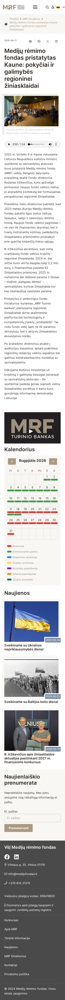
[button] (47, 7)
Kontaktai (10, 965)
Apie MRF (10, 929)
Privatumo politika (16, 974)
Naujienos (11, 947)
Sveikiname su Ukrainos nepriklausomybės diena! (24, 647)
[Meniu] (35, 7)
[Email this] (30, 41)
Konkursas (11, 920)
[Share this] (39, 41)
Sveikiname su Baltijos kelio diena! (31, 702)
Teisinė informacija (17, 938)
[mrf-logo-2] (13, 7)
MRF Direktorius (15, 956)
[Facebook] (7, 857)
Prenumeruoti (18, 828)
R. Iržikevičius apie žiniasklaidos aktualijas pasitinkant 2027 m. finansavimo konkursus (29, 758)
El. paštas (11, 811)
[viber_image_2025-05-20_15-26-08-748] (32, 428)
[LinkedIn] (16, 857)
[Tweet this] (47, 41)
